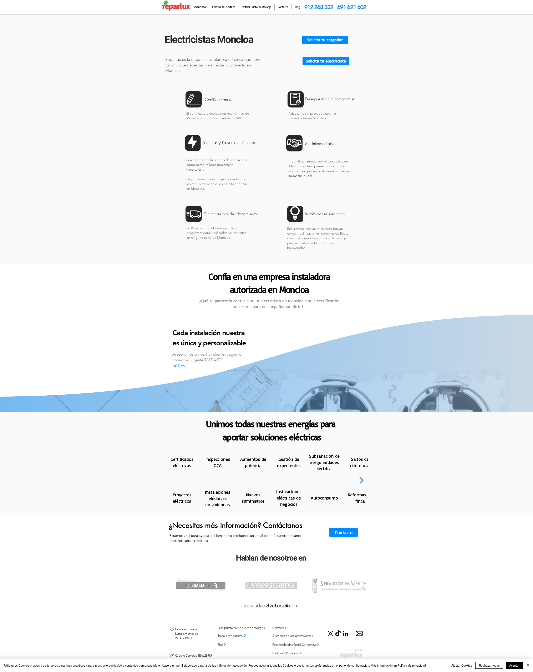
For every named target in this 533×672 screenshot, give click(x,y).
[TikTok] (338, 633)
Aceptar (514, 665)
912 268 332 (318, 7)
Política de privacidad (412, 665)
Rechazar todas (489, 665)
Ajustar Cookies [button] (461, 665)
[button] (326, 61)
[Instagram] (330, 633)
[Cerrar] (528, 665)
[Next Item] (361, 480)
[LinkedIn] (345, 633)
